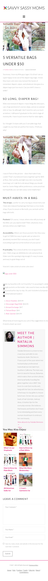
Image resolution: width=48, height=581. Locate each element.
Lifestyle (31, 570)
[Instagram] (4, 285)
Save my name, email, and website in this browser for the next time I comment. (24, 545)
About (38, 570)
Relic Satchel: (11, 314)
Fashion (6, 69)
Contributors (23, 572)
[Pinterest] (4, 296)
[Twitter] (24, 576)
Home (9, 570)
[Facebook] (21, 576)
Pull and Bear (11, 310)
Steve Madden (11, 301)
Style (10, 69)
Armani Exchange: (12, 307)
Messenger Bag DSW (14, 304)
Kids (13, 570)
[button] (24, 16)
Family (25, 570)
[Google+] (27, 576)
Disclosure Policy (33, 565)
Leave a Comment (30, 69)
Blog (20, 427)
